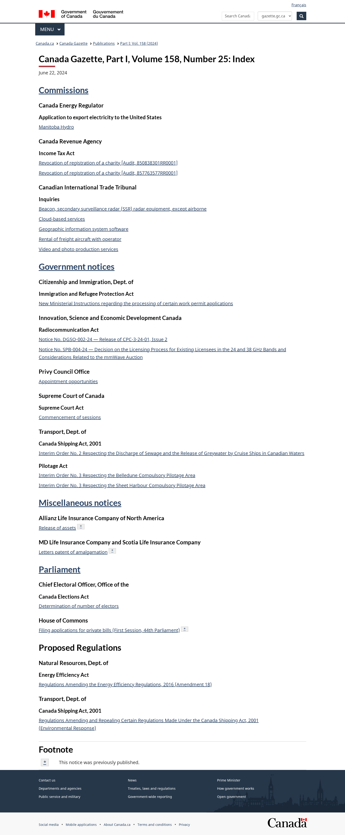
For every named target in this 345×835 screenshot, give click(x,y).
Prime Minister (228, 780)
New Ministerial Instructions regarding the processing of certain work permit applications (136, 303)
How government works (235, 788)
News (132, 780)
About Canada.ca (117, 824)
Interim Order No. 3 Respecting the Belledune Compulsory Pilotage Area (117, 475)
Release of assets (57, 528)
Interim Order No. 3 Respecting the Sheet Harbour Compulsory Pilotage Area (122, 485)
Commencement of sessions (70, 417)
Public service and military (59, 796)
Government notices (77, 266)
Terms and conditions (155, 824)
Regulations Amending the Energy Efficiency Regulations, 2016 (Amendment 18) (125, 684)
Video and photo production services (78, 249)
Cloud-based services (62, 219)
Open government (231, 796)
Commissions (63, 90)
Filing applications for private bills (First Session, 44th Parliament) (109, 630)
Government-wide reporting (150, 796)
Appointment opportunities (68, 381)
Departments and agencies (60, 788)
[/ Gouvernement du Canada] (81, 14)
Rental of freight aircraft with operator (80, 239)
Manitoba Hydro (56, 127)
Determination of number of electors (79, 606)
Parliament (59, 569)
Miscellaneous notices (80, 502)
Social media (49, 824)
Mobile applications (81, 824)
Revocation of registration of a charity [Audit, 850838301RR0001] (108, 163)
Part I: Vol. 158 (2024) (139, 43)
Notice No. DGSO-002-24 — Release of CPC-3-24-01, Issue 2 (103, 339)
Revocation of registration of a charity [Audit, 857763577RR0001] (108, 173)
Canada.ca (45, 43)
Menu (47, 29)
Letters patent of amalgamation (73, 552)
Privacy (184, 824)
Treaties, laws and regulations (152, 788)
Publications (104, 43)
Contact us (47, 780)
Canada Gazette (73, 43)
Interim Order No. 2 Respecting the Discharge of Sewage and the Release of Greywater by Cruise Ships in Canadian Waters (171, 453)
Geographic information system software (83, 229)
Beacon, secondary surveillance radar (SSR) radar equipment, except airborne (123, 209)
